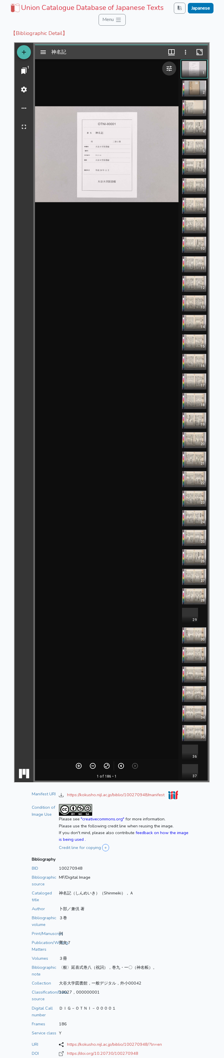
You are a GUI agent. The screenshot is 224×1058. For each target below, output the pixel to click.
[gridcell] (86, 7)
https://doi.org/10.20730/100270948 (102, 1053)
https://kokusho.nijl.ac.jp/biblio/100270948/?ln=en (114, 1044)
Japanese (200, 8)
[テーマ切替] (180, 8)
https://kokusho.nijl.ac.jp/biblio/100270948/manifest (116, 795)
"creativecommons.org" (102, 819)
